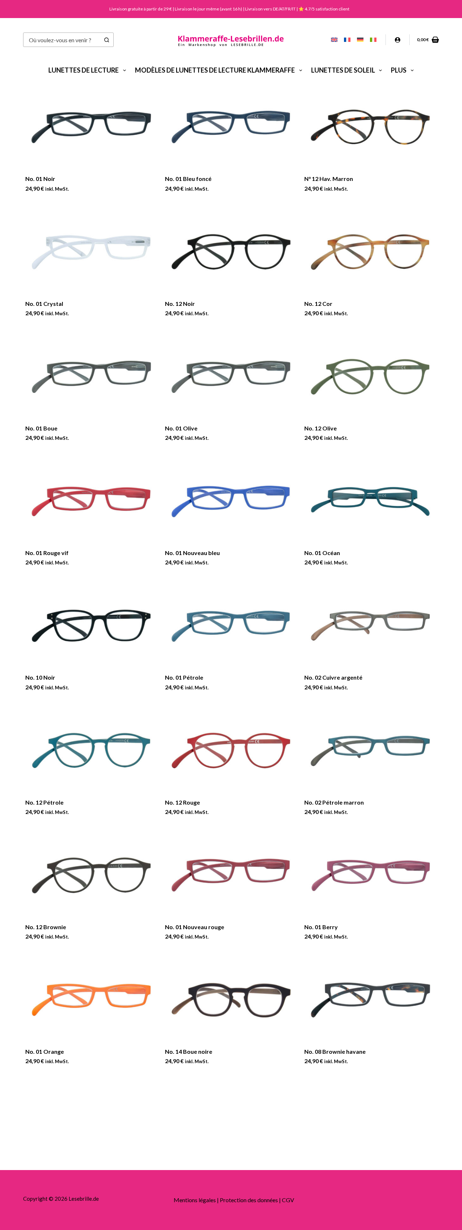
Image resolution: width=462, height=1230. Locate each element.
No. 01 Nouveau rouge (194, 926)
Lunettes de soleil (343, 70)
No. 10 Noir (40, 677)
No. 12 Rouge (182, 802)
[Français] (347, 40)
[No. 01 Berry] (370, 875)
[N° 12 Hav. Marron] (370, 127)
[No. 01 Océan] (370, 501)
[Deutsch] (360, 40)
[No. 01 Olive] (231, 376)
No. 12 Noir (180, 303)
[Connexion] (397, 40)
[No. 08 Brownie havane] (370, 1000)
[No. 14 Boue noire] (231, 1000)
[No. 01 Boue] (91, 376)
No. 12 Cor (318, 303)
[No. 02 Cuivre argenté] (370, 626)
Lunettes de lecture (83, 70)
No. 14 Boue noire (188, 1051)
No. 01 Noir (40, 178)
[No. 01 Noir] (91, 127)
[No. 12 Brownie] (91, 875)
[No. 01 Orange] (91, 1000)
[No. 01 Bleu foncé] (231, 127)
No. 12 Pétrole (44, 802)
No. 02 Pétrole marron (334, 802)
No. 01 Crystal (44, 303)
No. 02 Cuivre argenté (333, 677)
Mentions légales (195, 1199)
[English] (334, 40)
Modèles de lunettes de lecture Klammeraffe (215, 70)
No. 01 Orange (44, 1051)
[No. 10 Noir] (91, 626)
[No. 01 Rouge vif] (91, 501)
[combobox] (61, 40)
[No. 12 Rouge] (231, 750)
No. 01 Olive (181, 428)
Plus (398, 70)
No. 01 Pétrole (184, 677)
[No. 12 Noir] (231, 252)
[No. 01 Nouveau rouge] (231, 875)
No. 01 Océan (322, 552)
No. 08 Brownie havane (335, 1051)
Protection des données (249, 1199)
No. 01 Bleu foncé (188, 178)
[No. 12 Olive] (370, 376)
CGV (288, 1199)
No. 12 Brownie (45, 926)
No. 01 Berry (321, 926)
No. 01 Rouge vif (47, 552)
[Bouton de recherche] (106, 40)
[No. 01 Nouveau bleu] (231, 501)
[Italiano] (373, 40)
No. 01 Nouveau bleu (192, 552)
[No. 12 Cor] (370, 252)
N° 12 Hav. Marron (328, 178)
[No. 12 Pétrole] (91, 750)
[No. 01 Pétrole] (231, 626)
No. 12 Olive (320, 428)
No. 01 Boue (41, 428)
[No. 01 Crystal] (91, 252)
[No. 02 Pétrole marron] (370, 750)
